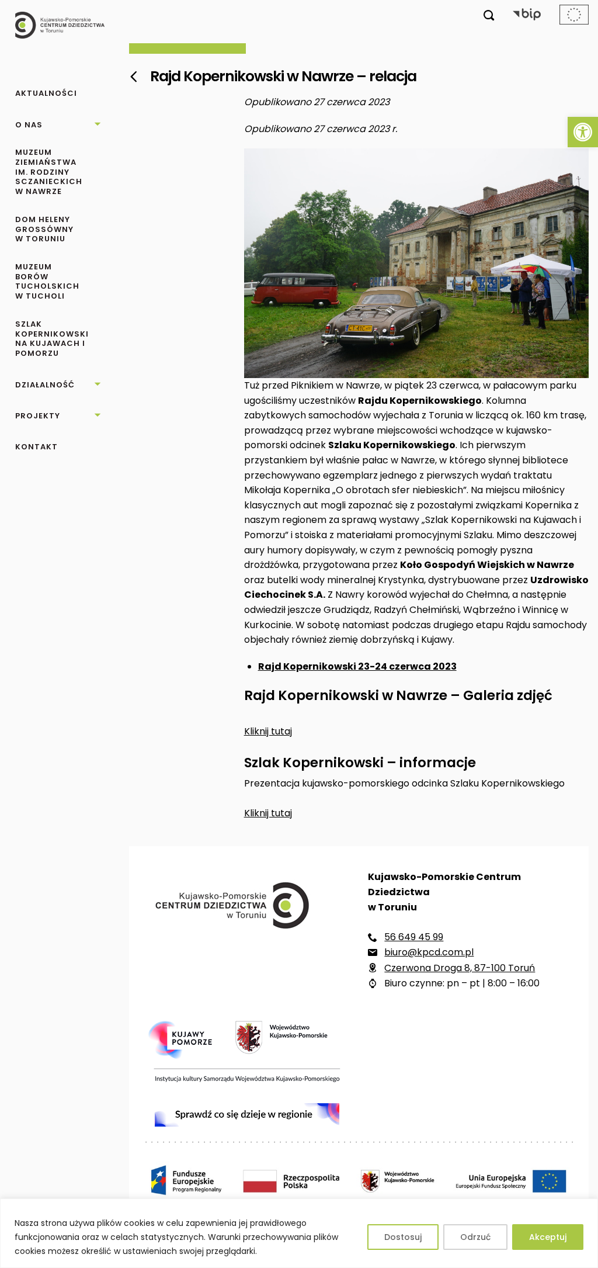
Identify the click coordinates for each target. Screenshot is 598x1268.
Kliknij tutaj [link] (268, 731)
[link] (583, 132)
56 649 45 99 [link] (413, 937)
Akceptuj (547, 1237)
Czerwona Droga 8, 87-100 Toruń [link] (459, 968)
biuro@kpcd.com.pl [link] (429, 952)
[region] (299, 1233)
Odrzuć (475, 1237)
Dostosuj (403, 1237)
